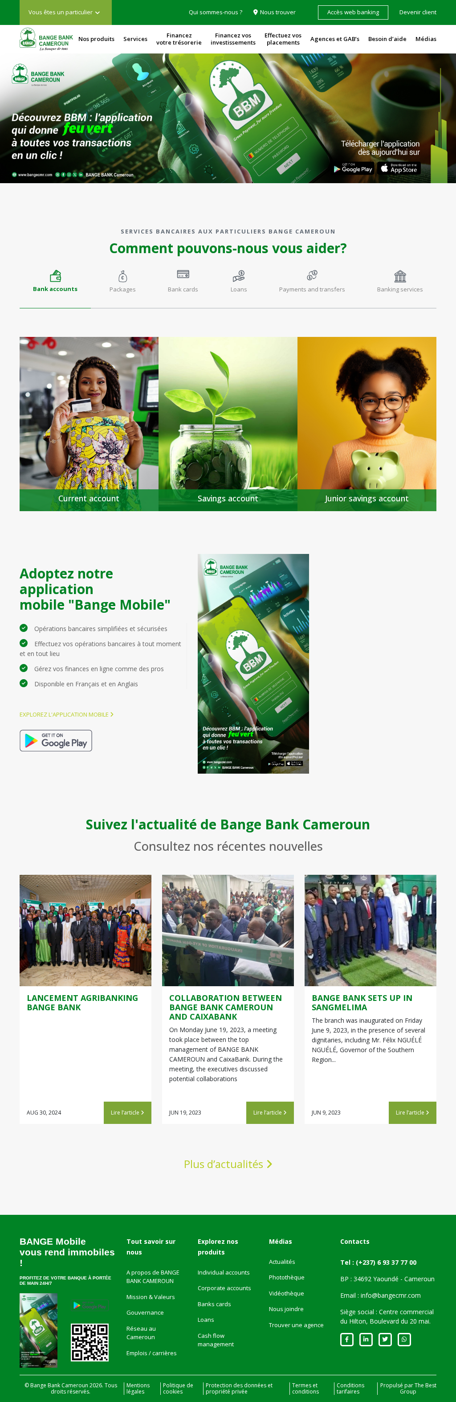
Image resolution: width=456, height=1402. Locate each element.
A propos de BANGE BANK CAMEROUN (152, 1276)
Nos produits (96, 38)
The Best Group (418, 1388)
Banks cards (214, 1304)
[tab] (55, 285)
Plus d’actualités (225, 1163)
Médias (425, 38)
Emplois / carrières (151, 1353)
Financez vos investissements (233, 39)
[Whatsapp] (404, 1339)
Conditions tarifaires (350, 1388)
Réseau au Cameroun (141, 1332)
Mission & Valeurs (150, 1297)
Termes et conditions (305, 1388)
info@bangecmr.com (391, 1295)
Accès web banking (353, 12)
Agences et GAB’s (334, 38)
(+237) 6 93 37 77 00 (386, 1262)
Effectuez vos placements (283, 39)
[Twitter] (385, 1339)
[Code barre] (90, 1342)
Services (135, 38)
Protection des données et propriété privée (239, 1388)
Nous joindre (286, 1309)
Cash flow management (216, 1340)
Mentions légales (138, 1388)
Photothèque (287, 1277)
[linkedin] (366, 1339)
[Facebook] (347, 1339)
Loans (206, 1320)
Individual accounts (224, 1272)
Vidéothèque (286, 1293)
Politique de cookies (178, 1388)
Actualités (282, 1262)
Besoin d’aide (387, 38)
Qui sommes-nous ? (215, 12)
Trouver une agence (296, 1325)
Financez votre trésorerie (179, 39)
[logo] (46, 39)
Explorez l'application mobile (65, 714)
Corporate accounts (224, 1288)
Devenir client (417, 12)
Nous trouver (278, 12)
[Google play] (56, 740)
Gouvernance (145, 1312)
